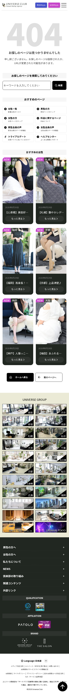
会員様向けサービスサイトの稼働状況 (34, 669)
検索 (60, 85)
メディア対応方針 (17, 666)
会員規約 (9, 673)
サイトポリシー (19, 673)
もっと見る (17, 218)
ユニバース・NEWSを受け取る (36, 666)
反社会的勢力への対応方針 (53, 673)
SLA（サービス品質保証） (34, 676)
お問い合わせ (53, 666)
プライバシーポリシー (34, 673)
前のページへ (50, 377)
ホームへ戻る (21, 377)
